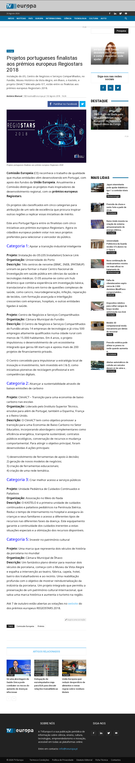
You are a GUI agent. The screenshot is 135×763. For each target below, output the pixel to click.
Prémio (41, 626)
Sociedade (112, 213)
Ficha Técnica (101, 760)
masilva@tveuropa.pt (36, 96)
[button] (125, 18)
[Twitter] (120, 13)
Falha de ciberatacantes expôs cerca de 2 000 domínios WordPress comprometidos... (117, 286)
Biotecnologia (113, 196)
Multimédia (14, 23)
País (30, 18)
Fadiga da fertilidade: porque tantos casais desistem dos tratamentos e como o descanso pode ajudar (109, 53)
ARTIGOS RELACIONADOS (46, 651)
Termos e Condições (39, 760)
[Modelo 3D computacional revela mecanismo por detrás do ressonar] (97, 325)
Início (11, 18)
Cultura (93, 18)
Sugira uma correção (76, 619)
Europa (39, 18)
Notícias (21, 18)
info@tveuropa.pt (68, 748)
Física (110, 334)
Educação (111, 252)
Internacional (53, 18)
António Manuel (14, 96)
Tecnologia (80, 18)
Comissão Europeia (25, 626)
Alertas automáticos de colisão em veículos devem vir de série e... (117, 365)
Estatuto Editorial (84, 760)
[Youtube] (125, 13)
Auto (103, 18)
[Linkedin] (115, 13)
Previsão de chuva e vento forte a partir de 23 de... (116, 207)
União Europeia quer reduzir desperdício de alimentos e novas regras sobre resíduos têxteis (73, 685)
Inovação (111, 233)
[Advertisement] (46, 36)
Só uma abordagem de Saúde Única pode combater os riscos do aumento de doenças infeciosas (18, 685)
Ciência (67, 18)
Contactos (116, 760)
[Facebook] (109, 13)
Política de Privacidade (62, 760)
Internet (111, 295)
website (73, 603)
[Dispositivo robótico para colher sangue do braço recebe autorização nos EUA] (97, 306)
